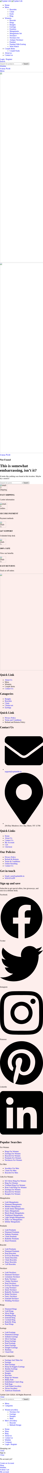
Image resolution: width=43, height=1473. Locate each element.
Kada (12, 14)
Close (2, 1397)
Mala (11, 1418)
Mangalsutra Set (16, 33)
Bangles (13, 25)
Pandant (13, 42)
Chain (12, 12)
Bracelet (13, 20)
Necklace (13, 36)
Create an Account (7, 1463)
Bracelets (13, 9)
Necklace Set (14, 38)
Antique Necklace (16, 40)
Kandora (13, 29)
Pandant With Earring (18, 44)
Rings (12, 22)
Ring (11, 16)
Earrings (13, 27)
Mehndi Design (15, 1425)
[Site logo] (5, 1)
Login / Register (11, 1444)
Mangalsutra (14, 31)
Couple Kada (15, 51)
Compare (8, 1442)
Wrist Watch (14, 46)
